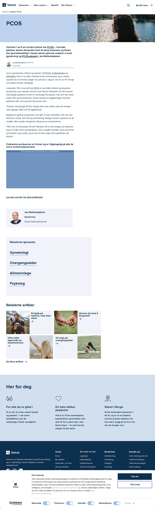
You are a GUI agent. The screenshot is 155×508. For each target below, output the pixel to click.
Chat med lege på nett (138, 456)
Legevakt (84, 456)
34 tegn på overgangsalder (64, 339)
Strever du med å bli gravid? (88, 314)
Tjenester (25, 5)
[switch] (69, 503)
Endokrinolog (110, 456)
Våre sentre (42, 5)
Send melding (134, 467)
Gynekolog (109, 459)
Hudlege (108, 463)
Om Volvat (68, 5)
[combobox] (128, 5)
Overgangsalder (23, 263)
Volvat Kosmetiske (88, 467)
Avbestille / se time (63, 463)
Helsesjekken (85, 459)
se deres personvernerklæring (65, 488)
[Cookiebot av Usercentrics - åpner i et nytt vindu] (15, 503)
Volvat (58, 452)
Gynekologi (19, 252)
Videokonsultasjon (136, 459)
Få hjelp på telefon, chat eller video (41, 316)
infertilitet (11, 76)
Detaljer (128, 503)
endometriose (58, 73)
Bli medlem (59, 459)
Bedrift (54, 5)
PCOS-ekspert (30, 56)
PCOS (50, 47)
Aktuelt (5, 12)
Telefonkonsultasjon (137, 463)
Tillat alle (135, 476)
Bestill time (110, 452)
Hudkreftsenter (86, 463)
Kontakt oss (134, 452)
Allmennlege (20, 273)
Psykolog (17, 283)
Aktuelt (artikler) (62, 467)
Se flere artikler (14, 361)
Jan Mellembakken (18, 62)
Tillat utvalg (135, 484)
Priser (57, 456)
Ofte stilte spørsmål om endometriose (15, 340)
